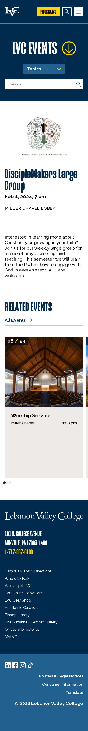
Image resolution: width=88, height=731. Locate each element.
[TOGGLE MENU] (78, 11)
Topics (34, 68)
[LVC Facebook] (15, 665)
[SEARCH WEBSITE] (67, 11)
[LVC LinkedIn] (8, 665)
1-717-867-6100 (19, 552)
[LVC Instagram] (23, 665)
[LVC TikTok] (30, 665)
